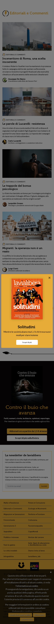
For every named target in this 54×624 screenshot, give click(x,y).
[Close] (49, 277)
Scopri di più (27, 342)
